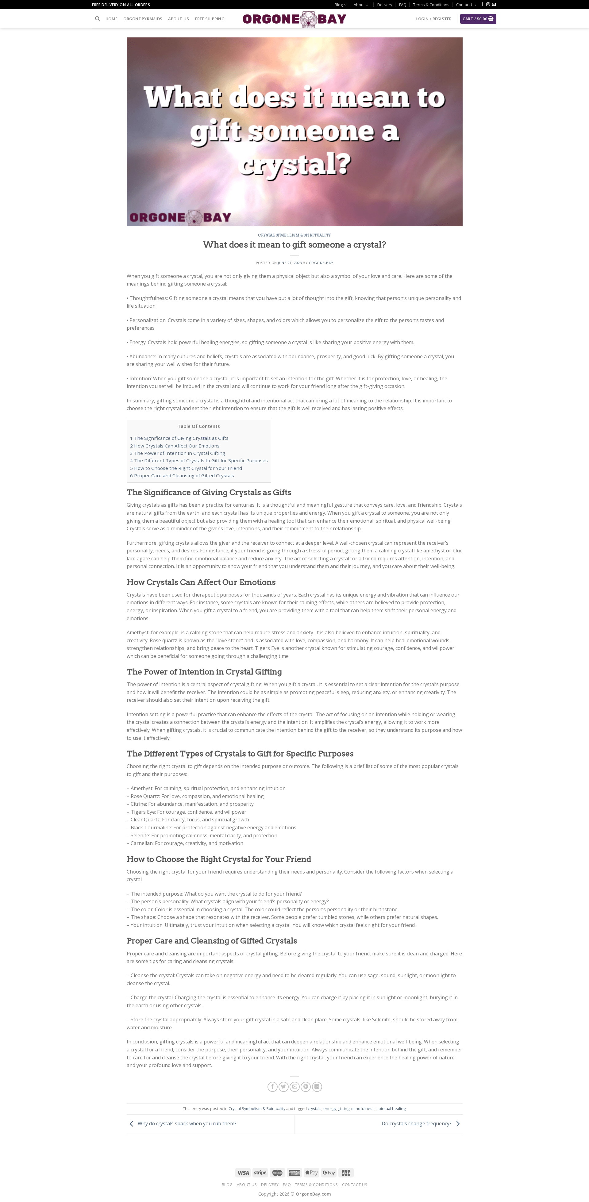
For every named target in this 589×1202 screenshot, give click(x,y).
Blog (339, 4)
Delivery (384, 4)
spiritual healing (391, 1108)
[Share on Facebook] (273, 1087)
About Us (362, 4)
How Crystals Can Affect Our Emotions (175, 446)
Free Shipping (210, 18)
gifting (343, 1108)
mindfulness (363, 1108)
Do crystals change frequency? (417, 1123)
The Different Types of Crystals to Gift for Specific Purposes (199, 460)
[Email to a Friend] (295, 1087)
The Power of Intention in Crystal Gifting (177, 453)
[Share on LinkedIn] (317, 1087)
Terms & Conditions (431, 4)
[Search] (97, 18)
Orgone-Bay (321, 262)
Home (111, 18)
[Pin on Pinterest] (306, 1087)
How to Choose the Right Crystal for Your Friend (186, 468)
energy (329, 1108)
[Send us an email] (494, 4)
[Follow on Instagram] (488, 4)
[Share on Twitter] (284, 1087)
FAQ (402, 4)
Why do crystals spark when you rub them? (187, 1123)
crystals (314, 1108)
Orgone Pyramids (142, 18)
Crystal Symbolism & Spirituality (294, 235)
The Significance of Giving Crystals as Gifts (179, 438)
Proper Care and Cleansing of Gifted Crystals (182, 475)
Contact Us (466, 4)
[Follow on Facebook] (482, 4)
